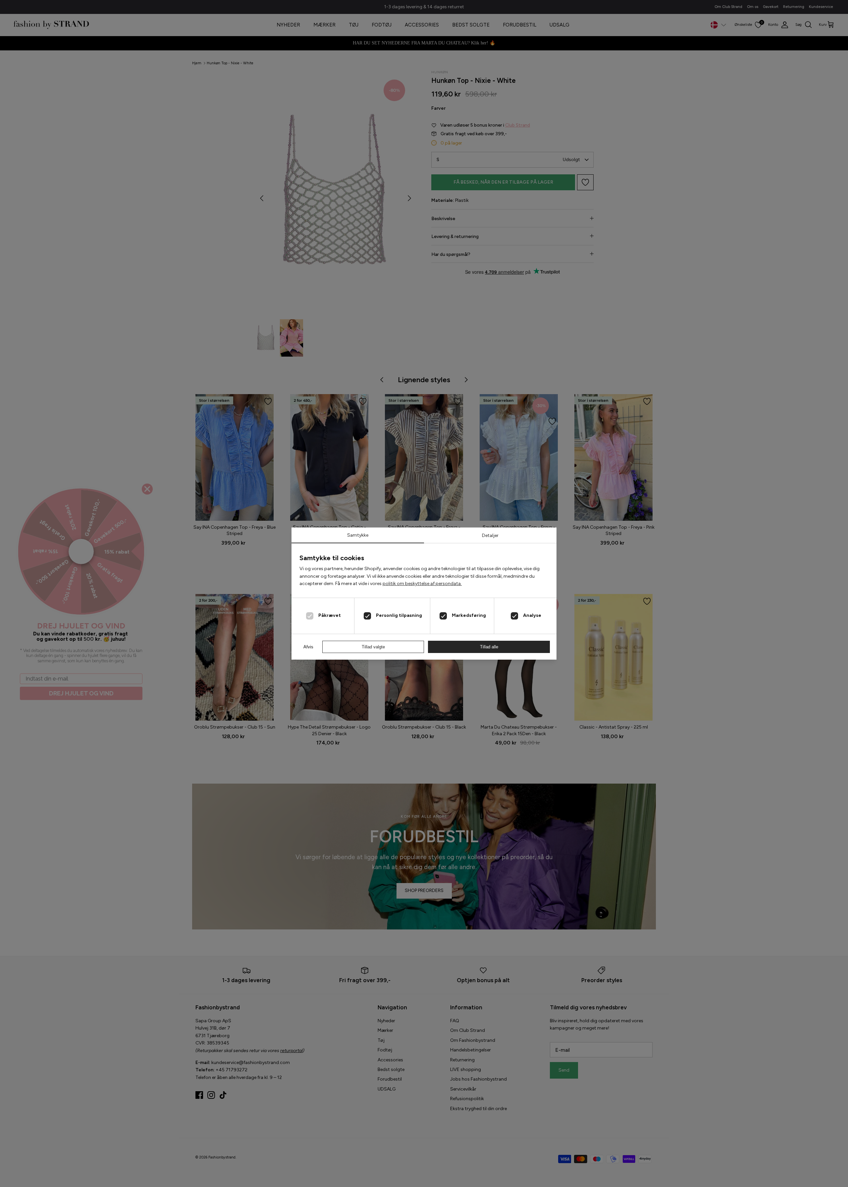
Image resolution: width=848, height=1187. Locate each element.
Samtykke (357, 535)
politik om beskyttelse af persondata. (422, 583)
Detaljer (490, 535)
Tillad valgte (373, 646)
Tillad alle (489, 646)
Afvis (308, 646)
